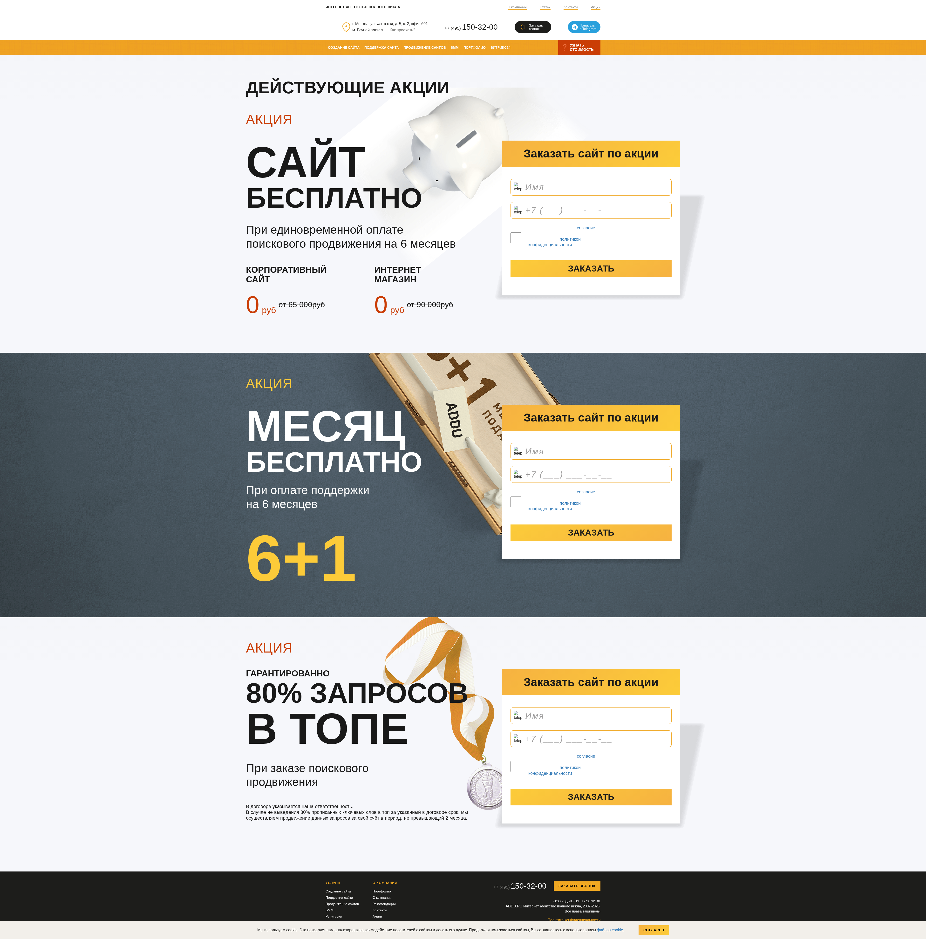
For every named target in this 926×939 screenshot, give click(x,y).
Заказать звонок (577, 886)
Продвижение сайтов (425, 47)
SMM (455, 47)
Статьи (545, 7)
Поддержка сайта (381, 47)
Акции (595, 7)
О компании (517, 7)
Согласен (653, 930)
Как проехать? (402, 30)
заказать (591, 268)
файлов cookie (610, 930)
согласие (586, 227)
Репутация (334, 916)
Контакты (571, 7)
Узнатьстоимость (582, 47)
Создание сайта (344, 47)
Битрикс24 (500, 47)
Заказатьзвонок (536, 27)
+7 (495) (471, 27)
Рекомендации (384, 903)
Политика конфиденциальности (574, 920)
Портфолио (474, 47)
